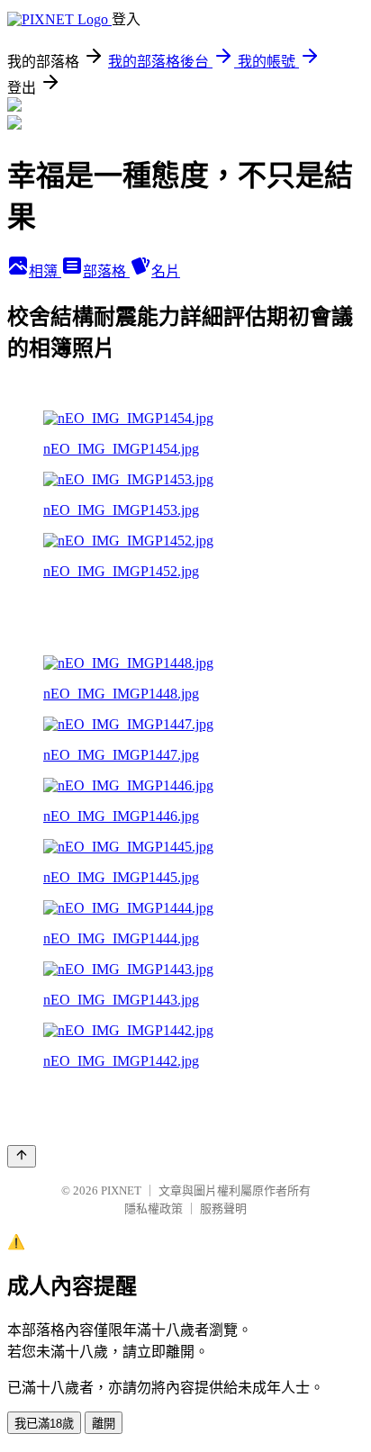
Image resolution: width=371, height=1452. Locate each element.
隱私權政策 (153, 1208)
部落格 (106, 271)
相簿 (45, 271)
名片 (165, 271)
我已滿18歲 (44, 1423)
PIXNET (121, 1190)
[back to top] (21, 1156)
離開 (103, 1423)
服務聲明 (223, 1208)
